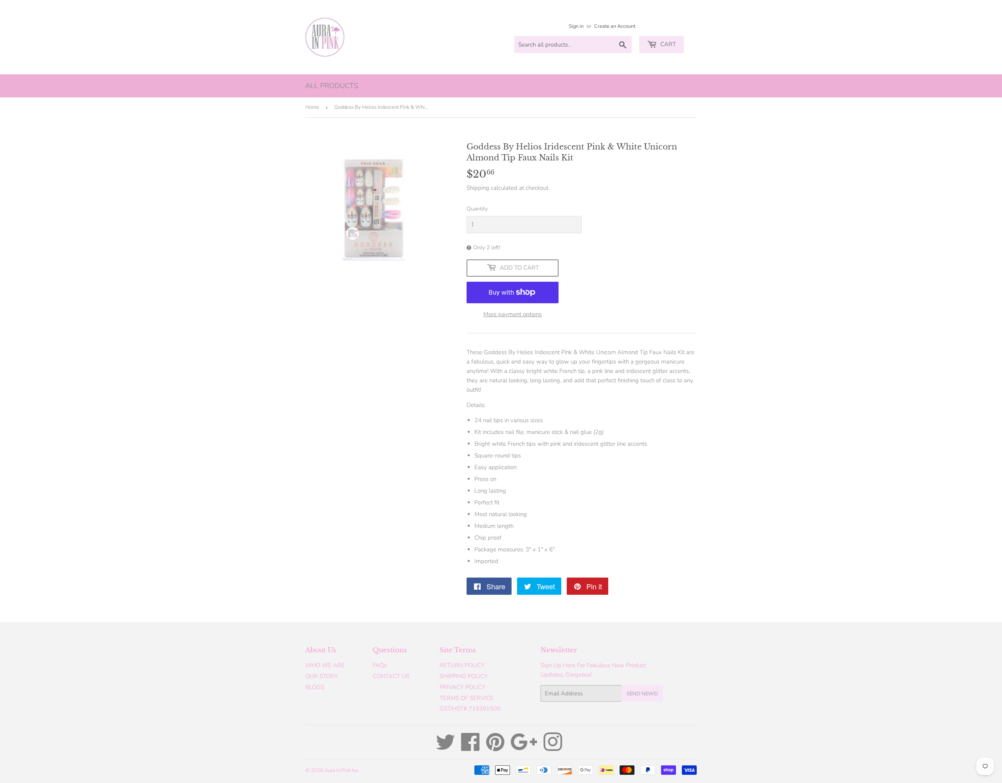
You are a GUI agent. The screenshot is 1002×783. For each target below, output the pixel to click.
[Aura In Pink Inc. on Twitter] (445, 748)
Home (312, 107)
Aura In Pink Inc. (341, 770)
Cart (667, 44)
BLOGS (314, 687)
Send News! (642, 693)
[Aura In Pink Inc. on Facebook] (470, 748)
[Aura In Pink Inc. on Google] (523, 748)
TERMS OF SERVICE (467, 698)
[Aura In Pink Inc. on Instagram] (552, 748)
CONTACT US (391, 676)
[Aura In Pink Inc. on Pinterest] (495, 748)
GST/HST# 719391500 (470, 709)
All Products (331, 85)
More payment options (512, 314)
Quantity (477, 208)
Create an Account (614, 26)
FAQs (380, 665)
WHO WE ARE (325, 665)
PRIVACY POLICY (462, 687)
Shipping (478, 188)
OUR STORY (321, 676)
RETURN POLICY (462, 665)
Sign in (576, 26)
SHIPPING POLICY (464, 676)
